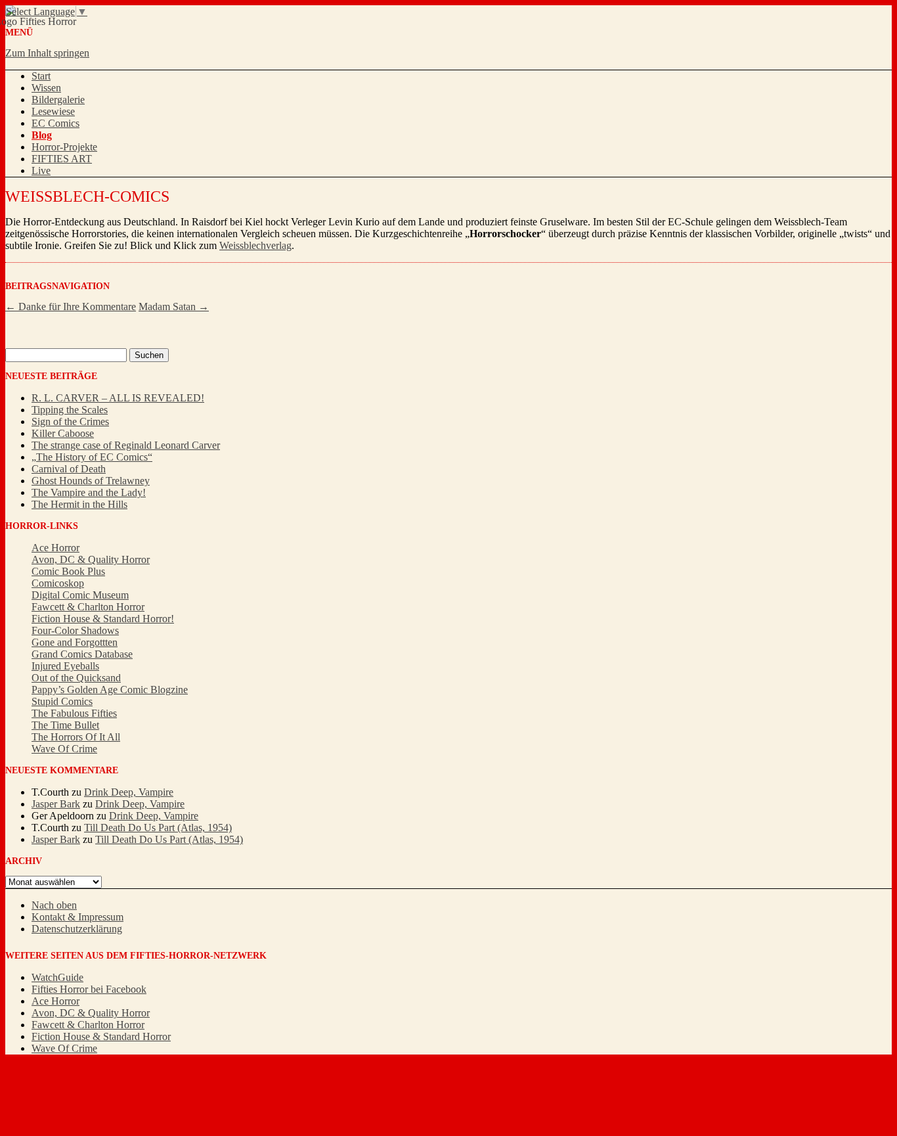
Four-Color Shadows (75, 630)
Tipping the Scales (70, 409)
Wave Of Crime (64, 748)
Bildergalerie (58, 99)
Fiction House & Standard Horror (101, 1036)
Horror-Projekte (64, 146)
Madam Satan (174, 306)
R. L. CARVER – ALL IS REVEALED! (118, 397)
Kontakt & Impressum (77, 916)
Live (41, 170)
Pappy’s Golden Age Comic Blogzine (110, 689)
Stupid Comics (62, 701)
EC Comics (55, 123)
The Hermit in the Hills (79, 504)
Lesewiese (53, 111)
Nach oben (54, 905)
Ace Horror (55, 547)
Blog (42, 135)
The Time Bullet (65, 725)
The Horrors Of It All (76, 736)
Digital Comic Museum (80, 595)
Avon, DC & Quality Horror (91, 559)
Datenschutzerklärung (77, 928)
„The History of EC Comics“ (92, 457)
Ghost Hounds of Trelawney (91, 480)
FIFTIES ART (62, 158)
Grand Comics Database (82, 654)
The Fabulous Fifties (74, 713)
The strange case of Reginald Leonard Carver (126, 445)
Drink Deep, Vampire (128, 792)
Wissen (46, 87)
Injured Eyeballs (65, 665)
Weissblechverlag (255, 245)
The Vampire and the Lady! (89, 492)
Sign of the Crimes (70, 421)
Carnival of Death (69, 468)
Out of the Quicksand (76, 677)
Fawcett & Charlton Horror (88, 606)
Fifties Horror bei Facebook (89, 989)
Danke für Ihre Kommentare (70, 306)
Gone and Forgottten (75, 642)
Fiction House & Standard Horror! (103, 618)
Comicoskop (58, 583)
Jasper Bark (56, 803)
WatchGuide (57, 977)
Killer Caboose (63, 433)
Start (41, 75)
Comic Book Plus (68, 571)
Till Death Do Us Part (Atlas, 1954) (158, 827)
